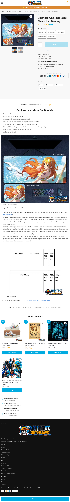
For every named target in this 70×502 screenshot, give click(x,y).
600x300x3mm (42, 32)
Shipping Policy (5, 452)
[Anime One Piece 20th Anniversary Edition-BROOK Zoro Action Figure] (12, 368)
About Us (3, 447)
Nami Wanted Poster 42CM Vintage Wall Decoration (35, 344)
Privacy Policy (5, 455)
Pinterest (3, 481)
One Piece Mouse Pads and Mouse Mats (38, 300)
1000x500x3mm (51, 36)
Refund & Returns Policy (8, 473)
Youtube (3, 484)
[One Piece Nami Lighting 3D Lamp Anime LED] (58, 331)
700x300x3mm (51, 32)
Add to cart (35, 499)
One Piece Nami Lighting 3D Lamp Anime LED (57, 344)
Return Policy (5, 470)
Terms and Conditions (7, 468)
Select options (12, 352)
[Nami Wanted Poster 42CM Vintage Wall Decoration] (35, 331)
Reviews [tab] (46, 104)
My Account (4, 463)
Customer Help (5, 466)
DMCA (3, 457)
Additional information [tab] (35, 104)
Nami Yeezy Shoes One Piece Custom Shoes (10, 344)
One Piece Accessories (12, 11)
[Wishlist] (19, 323)
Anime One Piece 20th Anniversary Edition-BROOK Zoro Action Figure (12, 382)
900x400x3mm (42, 36)
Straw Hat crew (7, 214)
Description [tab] (23, 104)
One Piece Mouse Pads (25, 11)
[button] (30, 16)
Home (3, 11)
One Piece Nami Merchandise (53, 307)
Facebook (3, 479)
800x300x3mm (60, 32)
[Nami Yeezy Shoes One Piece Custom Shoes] (12, 331)
